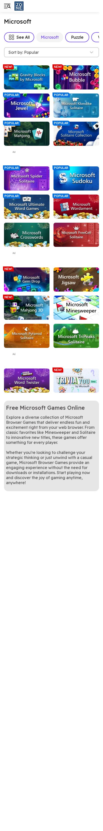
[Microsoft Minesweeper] (76, 308)
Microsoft (50, 37)
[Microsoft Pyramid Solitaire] (27, 336)
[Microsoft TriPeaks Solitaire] (76, 336)
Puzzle (77, 37)
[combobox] (51, 52)
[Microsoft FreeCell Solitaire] (76, 235)
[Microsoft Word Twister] (27, 380)
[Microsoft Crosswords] (27, 235)
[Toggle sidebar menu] (7, 6)
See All (23, 37)
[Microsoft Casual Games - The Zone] (32, 6)
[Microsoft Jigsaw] (76, 279)
